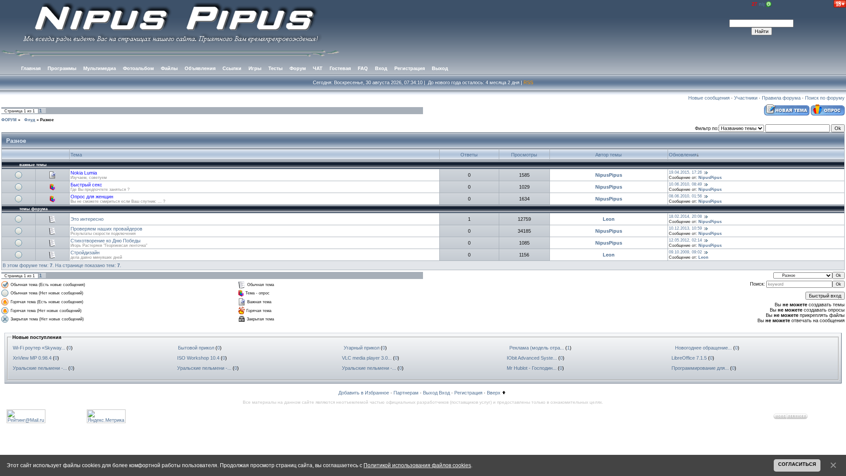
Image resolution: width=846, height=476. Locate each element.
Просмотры (524, 154)
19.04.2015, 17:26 (685, 172)
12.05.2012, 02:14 (685, 240)
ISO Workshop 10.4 (198, 358)
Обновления (683, 154)
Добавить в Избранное (363, 392)
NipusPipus (608, 175)
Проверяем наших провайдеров (106, 228)
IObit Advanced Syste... (532, 358)
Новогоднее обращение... (703, 347)
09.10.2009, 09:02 (685, 252)
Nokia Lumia (83, 172)
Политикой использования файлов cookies (417, 465)
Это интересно (87, 219)
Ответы (469, 154)
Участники (745, 97)
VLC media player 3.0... (367, 358)
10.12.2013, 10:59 (685, 228)
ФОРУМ (9, 120)
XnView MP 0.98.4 (32, 358)
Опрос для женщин (91, 196)
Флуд (28, 120)
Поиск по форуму (825, 97)
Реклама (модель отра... (536, 347)
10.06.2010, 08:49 (685, 184)
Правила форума (781, 97)
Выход (430, 392)
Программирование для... (700, 368)
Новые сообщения (709, 97)
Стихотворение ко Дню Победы (105, 240)
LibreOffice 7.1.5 (689, 358)
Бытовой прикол (196, 347)
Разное (47, 120)
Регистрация (468, 392)
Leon (609, 219)
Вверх (494, 392)
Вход (444, 392)
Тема (76, 154)
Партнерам (406, 392)
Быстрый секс (86, 184)
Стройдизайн (85, 252)
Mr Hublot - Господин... (532, 368)
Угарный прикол (361, 347)
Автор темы (608, 154)
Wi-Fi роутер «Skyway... (39, 347)
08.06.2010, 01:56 (685, 196)
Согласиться (797, 464)
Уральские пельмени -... (40, 368)
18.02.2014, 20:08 (685, 216)
